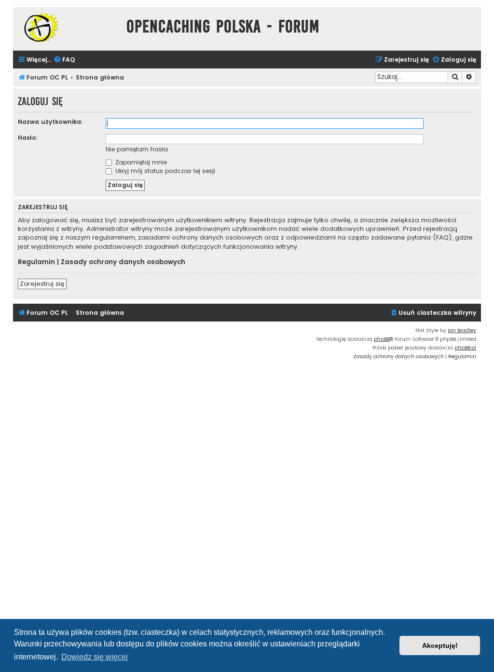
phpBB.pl (465, 347)
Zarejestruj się (42, 283)
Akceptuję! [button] (440, 645)
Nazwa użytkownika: (50, 122)
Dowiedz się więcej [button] (94, 657)
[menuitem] (64, 60)
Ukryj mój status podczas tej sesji (164, 171)
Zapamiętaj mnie (140, 162)
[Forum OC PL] (67, 27)
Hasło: (28, 138)
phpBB (382, 339)
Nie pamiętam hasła (137, 149)
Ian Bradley (462, 330)
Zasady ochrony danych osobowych (123, 262)
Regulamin (36, 262)
